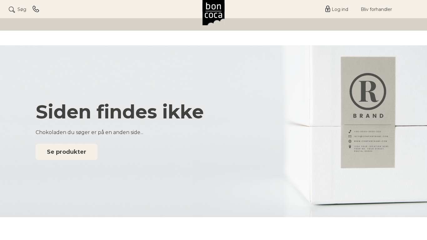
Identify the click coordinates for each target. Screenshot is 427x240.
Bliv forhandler (376, 9)
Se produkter (66, 151)
